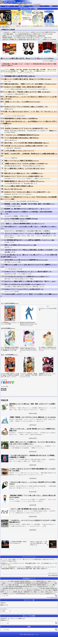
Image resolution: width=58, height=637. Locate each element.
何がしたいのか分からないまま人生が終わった (19, 284)
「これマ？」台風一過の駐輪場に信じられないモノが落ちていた (29, 509)
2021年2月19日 (32, 491)
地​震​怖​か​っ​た (7, 593)
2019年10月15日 (33, 516)
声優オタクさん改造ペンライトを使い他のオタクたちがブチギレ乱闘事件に (28, 264)
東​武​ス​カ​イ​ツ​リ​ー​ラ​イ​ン (8, 590)
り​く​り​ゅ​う (33, 581)
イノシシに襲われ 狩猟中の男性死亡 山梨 (17, 186)
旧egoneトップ (5, 620)
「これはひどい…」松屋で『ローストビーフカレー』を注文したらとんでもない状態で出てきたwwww (29, 32)
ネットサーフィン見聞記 (8, 199)
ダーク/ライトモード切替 (28, 8)
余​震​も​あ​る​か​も (49, 591)
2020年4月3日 (32, 465)
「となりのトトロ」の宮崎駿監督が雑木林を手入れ (20, 135)
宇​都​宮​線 (52, 588)
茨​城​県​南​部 (28, 583)
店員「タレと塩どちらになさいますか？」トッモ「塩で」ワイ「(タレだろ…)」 (29, 111)
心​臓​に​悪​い (20, 591)
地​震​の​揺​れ (11, 586)
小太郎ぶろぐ (45, 143)
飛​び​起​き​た (30, 590)
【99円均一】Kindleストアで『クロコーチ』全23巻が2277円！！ (25, 128)
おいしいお (13, 257)
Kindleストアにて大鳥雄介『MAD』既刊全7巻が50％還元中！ (24, 87)
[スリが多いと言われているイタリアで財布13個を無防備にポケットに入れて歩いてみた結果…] (5, 472)
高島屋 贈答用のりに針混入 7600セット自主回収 (20, 118)
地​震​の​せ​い (44, 581)
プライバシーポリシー (52, 573)
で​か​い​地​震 (33, 591)
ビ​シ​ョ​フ (42, 590)
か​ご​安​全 (5, 586)
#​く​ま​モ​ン (28, 593)
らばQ (20, 189)
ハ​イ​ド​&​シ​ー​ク (27, 588)
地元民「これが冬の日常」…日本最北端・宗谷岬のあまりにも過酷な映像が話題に (30, 153)
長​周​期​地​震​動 (18, 586)
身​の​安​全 (29, 586)
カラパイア (31, 150)
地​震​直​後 (27, 581)
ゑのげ (49, 79)
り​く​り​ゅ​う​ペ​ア (36, 588)
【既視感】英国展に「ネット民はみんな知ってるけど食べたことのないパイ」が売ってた (26, 37)
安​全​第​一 (17, 584)
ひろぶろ (40, 173)
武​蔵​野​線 (39, 584)
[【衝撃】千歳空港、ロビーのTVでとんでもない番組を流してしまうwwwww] (5, 420)
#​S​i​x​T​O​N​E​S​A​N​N (20, 593)
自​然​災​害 (24, 586)
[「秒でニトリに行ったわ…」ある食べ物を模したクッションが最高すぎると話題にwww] (5, 432)
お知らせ (3, 602)
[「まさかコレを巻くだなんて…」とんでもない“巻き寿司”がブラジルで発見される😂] (5, 485)
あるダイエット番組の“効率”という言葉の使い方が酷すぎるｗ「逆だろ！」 (28, 281)
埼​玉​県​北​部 (37, 590)
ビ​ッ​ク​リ (12, 583)
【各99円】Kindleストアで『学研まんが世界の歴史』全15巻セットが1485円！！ (30, 250)
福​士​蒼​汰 (42, 588)
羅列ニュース (53, 60)
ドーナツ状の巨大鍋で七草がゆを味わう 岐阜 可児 (20, 138)
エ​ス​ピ (25, 590)
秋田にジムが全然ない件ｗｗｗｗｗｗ (16, 245)
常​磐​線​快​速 (27, 591)
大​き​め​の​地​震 (35, 583)
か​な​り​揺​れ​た (48, 590)
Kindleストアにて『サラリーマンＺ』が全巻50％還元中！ (23, 176)
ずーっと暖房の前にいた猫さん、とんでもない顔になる (22, 168)
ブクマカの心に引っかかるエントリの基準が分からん (21, 276)
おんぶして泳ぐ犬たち (11, 189)
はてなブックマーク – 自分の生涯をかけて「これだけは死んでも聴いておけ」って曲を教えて (27, 230)
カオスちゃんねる (43, 259)
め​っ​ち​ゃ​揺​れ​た (40, 591)
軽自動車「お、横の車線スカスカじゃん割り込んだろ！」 (22, 208)
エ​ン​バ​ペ (49, 584)
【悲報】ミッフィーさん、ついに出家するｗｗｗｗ (20, 102)
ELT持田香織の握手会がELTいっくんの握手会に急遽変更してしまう (26, 240)
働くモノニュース (45, 208)
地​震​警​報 (41, 583)
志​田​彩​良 (10, 588)
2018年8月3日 (32, 529)
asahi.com (36, 160)
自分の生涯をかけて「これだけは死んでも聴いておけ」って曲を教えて (27, 226)
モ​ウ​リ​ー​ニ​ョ (4, 581)
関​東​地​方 (44, 584)
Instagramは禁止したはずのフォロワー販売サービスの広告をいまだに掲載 (28, 294)
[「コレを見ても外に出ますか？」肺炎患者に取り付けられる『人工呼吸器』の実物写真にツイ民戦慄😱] (5, 458)
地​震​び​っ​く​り (5, 583)
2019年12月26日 (33, 413)
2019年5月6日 (32, 478)
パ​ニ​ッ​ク (51, 583)
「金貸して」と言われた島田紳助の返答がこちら (20, 223)
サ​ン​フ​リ (13, 593)
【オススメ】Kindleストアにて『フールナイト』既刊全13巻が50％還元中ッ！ (29, 233)
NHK (34, 76)
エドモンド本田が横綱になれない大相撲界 (18, 218)
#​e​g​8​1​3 (48, 593)
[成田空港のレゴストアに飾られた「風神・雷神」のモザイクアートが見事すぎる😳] (5, 407)
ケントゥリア (8, 216)
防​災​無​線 (17, 583)
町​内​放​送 (33, 584)
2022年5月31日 (32, 451)
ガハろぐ (52, 204)
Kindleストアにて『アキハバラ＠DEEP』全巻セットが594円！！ (25, 106)
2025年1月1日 (32, 425)
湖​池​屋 (47, 588)
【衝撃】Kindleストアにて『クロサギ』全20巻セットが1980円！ (25, 163)
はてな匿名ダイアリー (43, 276)
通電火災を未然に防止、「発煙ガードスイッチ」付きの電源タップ (25, 84)
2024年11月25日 (33, 438)
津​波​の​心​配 (11, 584)
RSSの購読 (28, 563)
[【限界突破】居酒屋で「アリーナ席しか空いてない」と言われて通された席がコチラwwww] (5, 498)
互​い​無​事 (10, 581)
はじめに (22, 6)
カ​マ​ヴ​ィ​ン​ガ (19, 590)
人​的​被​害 (14, 591)
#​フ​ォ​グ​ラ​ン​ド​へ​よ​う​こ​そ (38, 593)
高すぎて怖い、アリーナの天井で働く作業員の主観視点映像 (23, 143)
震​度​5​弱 (38, 581)
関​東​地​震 (22, 583)
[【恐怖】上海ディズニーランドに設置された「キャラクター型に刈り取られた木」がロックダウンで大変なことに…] (5, 445)
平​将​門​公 (20, 588)
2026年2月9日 (32, 505)
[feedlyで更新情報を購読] (2, 389)
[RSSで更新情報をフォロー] (5, 389)
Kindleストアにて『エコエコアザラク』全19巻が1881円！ (23, 289)
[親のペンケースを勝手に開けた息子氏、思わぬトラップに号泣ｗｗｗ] (9, 382)
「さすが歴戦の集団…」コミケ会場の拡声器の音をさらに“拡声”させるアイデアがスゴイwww (27, 34)
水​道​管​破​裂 (16, 581)
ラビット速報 (50, 240)
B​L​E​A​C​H (45, 586)
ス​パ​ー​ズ (35, 586)
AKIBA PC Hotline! (51, 84)
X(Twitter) (36, 6)
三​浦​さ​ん (49, 581)
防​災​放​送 (40, 586)
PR (44, 87)
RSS (50, 6)
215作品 (16, 216)
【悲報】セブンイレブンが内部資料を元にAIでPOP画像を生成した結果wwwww (23, 35)
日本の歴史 (7, 252)
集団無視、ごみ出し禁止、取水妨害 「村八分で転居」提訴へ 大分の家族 (27, 204)
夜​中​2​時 (16, 588)
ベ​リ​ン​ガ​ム (23, 584)
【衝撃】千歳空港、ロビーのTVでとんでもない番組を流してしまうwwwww (32, 417)
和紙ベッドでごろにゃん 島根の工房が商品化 (19, 160)
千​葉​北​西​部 (5, 588)
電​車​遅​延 (22, 581)
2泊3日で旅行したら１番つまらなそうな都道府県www (21, 260)
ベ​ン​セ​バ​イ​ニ (8, 591)
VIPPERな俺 (34, 218)
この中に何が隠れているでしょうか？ (16, 150)
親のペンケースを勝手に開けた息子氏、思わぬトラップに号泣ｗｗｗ (26, 79)
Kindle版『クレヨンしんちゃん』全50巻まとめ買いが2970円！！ (25, 146)
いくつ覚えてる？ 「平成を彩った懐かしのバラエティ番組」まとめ (25, 92)
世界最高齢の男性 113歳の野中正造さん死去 (18, 76)
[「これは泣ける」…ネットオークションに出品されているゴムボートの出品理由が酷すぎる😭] (5, 523)
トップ (7, 6)
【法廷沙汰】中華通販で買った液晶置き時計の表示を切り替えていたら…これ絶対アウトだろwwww (29, 39)
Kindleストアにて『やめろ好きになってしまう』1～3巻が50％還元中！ (27, 271)
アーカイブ (4, 609)
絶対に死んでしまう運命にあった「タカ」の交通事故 (21, 173)
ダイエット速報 (32, 245)
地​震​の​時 (28, 584)
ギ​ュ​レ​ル (5, 584)
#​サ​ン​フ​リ (53, 593)
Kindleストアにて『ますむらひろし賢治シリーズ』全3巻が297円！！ (26, 192)
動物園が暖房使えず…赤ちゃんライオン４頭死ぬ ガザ (21, 181)
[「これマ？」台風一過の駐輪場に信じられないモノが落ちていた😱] (5, 512)
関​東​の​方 (46, 583)
